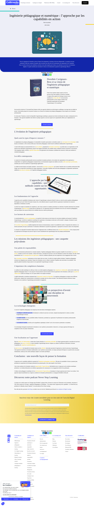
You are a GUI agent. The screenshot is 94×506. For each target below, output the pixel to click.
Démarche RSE (68, 447)
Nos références (68, 445)
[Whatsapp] (50, 75)
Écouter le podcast (47, 124)
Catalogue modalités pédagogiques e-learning (18, 465)
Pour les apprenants (43, 443)
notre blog (29, 389)
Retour (13, 8)
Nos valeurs (67, 439)
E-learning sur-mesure (25, 2)
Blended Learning (18, 457)
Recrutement (67, 441)
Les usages (42, 453)
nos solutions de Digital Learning (64, 389)
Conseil (58, 2)
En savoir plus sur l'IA (47, 333)
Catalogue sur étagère (37, 2)
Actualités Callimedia (69, 449)
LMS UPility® (43, 435)
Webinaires (55, 445)
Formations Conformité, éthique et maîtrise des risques (31, 463)
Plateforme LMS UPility (49, 2)
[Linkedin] (43, 75)
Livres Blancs (55, 447)
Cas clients (55, 443)
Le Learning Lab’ (66, 2)
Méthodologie (17, 440)
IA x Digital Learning (19, 451)
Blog (53, 439)
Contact (85, 2)
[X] (46, 75)
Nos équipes (67, 443)
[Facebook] (48, 75)
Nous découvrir (76, 2)
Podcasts (54, 441)
